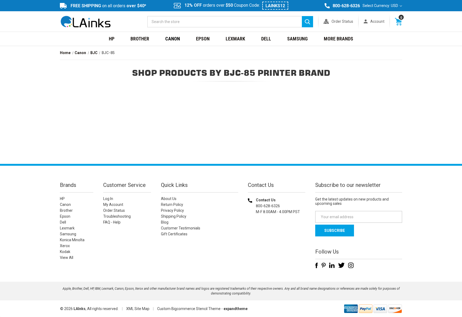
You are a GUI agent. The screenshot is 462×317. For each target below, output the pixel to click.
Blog (164, 222)
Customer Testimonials (180, 228)
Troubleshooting (117, 216)
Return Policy (172, 204)
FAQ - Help (112, 222)
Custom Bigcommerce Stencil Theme (189, 309)
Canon (172, 38)
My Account (113, 204)
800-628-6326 (346, 5)
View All (66, 257)
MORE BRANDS (338, 38)
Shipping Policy (173, 216)
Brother (139, 38)
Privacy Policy (172, 210)
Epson (203, 38)
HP (111, 38)
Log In (108, 199)
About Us (168, 199)
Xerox (65, 246)
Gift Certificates (174, 234)
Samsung (297, 38)
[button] (276, 246)
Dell (266, 38)
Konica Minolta (72, 240)
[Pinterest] (323, 265)
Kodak (65, 252)
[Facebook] (316, 265)
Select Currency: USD (381, 5)
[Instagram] (351, 265)
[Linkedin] (332, 265)
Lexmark (235, 38)
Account (377, 21)
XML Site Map (137, 309)
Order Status (342, 21)
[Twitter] (341, 265)
